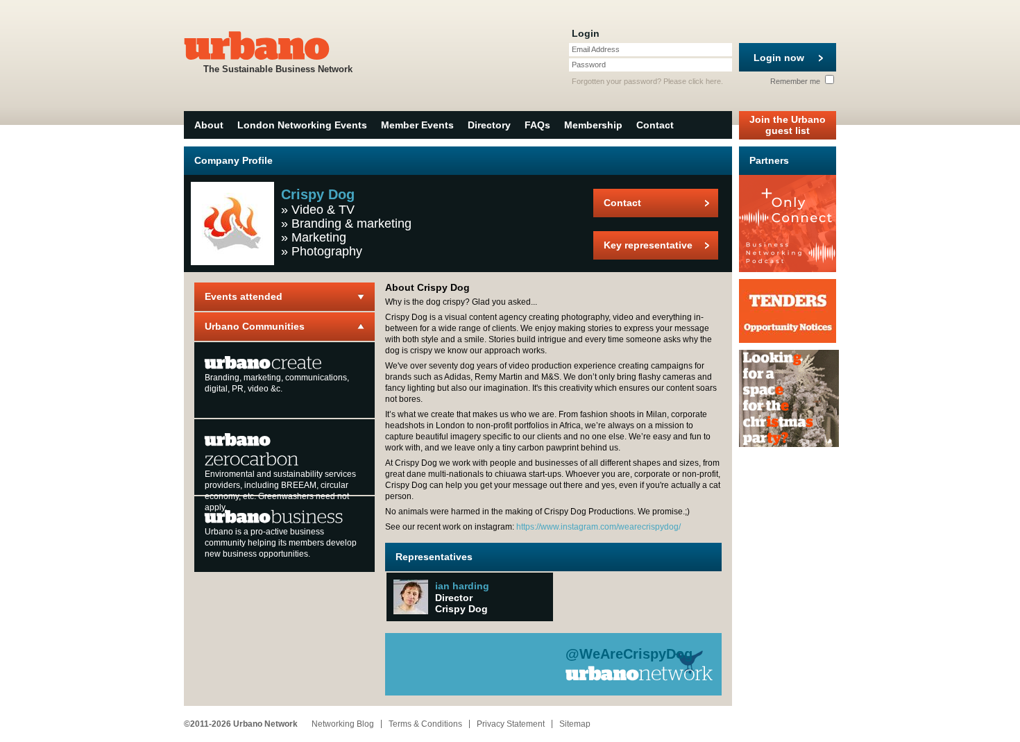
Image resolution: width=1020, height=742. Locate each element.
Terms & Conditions (425, 724)
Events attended (243, 296)
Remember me (796, 81)
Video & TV (323, 210)
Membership (593, 124)
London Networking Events (302, 124)
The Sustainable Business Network (277, 69)
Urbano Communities (255, 326)
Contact (655, 124)
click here (704, 81)
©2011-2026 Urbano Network (241, 724)
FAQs (537, 124)
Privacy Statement (511, 724)
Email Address (596, 49)
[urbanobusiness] (274, 515)
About (208, 124)
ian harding (462, 585)
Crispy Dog (461, 608)
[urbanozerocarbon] (252, 448)
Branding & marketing (351, 223)
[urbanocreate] (263, 361)
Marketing (318, 237)
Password (589, 64)
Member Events (417, 124)
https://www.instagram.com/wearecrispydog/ (598, 527)
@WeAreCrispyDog (629, 653)
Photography (326, 251)
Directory (489, 124)
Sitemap (574, 724)
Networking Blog (343, 724)
